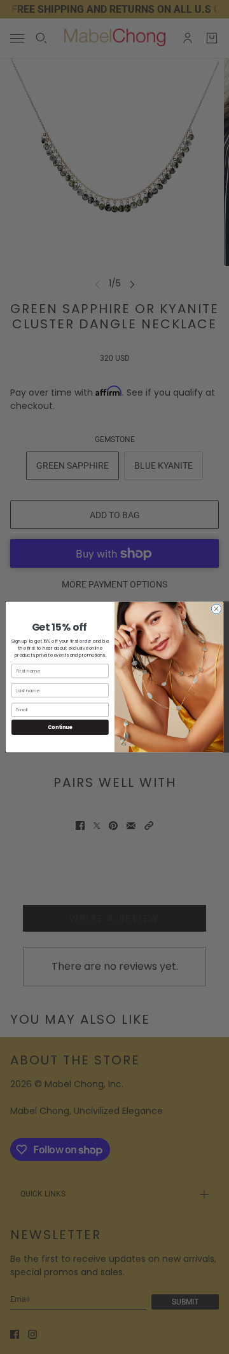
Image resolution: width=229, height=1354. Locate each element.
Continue (60, 726)
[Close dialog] (216, 608)
